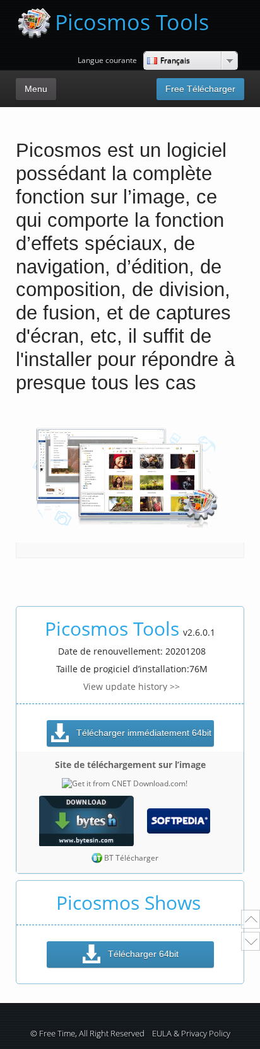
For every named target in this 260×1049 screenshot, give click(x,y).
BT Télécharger (131, 857)
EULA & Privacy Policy (191, 1033)
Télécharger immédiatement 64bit (143, 733)
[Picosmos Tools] (34, 23)
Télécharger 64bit (143, 954)
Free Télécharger (200, 89)
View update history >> (131, 686)
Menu (36, 89)
